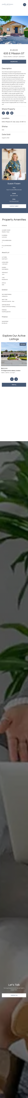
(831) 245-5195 (14, 195)
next (16, 379)
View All (14, 384)
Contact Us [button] (14, 995)
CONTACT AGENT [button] (14, 206)
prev (12, 379)
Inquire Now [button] (14, 61)
